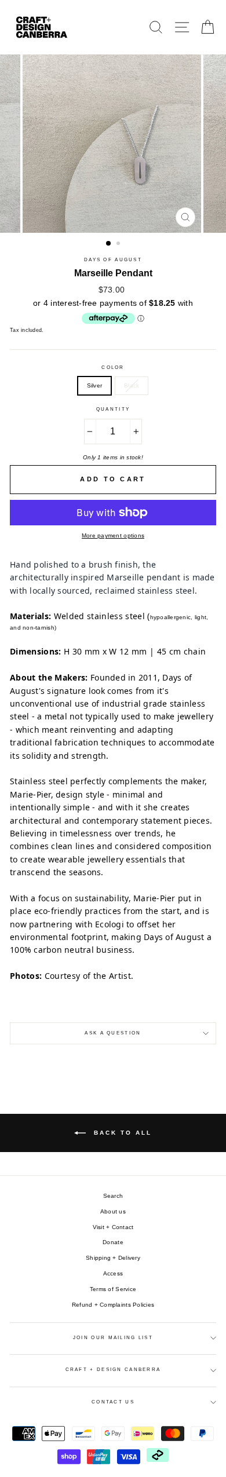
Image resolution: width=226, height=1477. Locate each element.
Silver (95, 385)
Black (131, 385)
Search (113, 1196)
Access (113, 1273)
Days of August (113, 259)
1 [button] (109, 244)
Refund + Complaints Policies (113, 1304)
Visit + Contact (113, 1227)
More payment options (113, 535)
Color (112, 367)
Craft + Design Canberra (113, 1369)
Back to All (121, 1132)
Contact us (113, 1402)
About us (113, 1211)
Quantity (113, 409)
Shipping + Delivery (113, 1258)
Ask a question (113, 1033)
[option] (113, 143)
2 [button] (119, 244)
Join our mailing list (113, 1337)
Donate (113, 1242)
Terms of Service (113, 1289)
